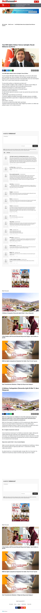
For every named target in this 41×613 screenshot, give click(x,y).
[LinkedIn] (9, 70)
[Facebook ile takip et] (16, 608)
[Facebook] (3, 70)
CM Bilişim (5, 611)
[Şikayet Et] (36, 164)
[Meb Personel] (9, 1)
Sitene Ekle (29, 604)
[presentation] (6, 5)
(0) (14, 188)
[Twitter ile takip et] (19, 608)
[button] (34, 70)
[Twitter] (5, 70)
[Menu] (35, 2)
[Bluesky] (7, 70)
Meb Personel (10, 24)
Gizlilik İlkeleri (24, 604)
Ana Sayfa (5, 24)
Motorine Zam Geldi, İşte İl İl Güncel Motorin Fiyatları (22, 5)
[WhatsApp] (11, 70)
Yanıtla (11, 188)
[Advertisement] (20, 35)
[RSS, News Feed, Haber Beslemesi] (24, 608)
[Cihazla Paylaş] (13, 70)
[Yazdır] (32, 70)
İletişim (19, 604)
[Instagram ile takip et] (21, 608)
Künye (15, 604)
